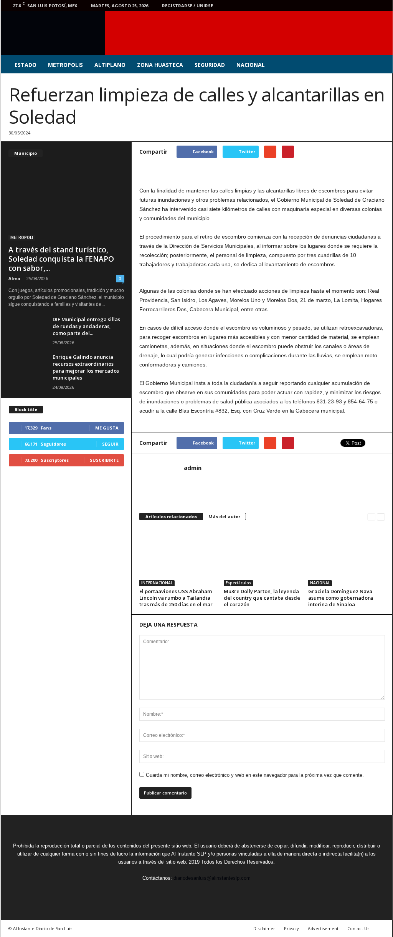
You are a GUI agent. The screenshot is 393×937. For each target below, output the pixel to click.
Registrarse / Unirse (187, 5)
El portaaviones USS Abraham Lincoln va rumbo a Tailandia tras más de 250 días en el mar (176, 598)
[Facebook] (334, 5)
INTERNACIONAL (157, 582)
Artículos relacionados (171, 516)
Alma (14, 278)
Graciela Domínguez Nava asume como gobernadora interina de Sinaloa (340, 598)
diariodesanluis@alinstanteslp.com (212, 878)
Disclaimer (264, 928)
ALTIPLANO (109, 64)
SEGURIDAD (210, 64)
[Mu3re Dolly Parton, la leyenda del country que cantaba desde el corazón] (262, 557)
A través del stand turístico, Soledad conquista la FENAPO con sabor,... (61, 259)
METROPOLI (21, 237)
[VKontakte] (370, 5)
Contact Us (358, 928)
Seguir (110, 444)
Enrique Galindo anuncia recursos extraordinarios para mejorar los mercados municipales (86, 367)
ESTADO (25, 64)
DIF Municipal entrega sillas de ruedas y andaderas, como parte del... (86, 326)
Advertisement (323, 928)
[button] (381, 64)
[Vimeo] (358, 5)
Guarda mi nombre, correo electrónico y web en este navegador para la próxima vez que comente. (255, 775)
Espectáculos (238, 582)
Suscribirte (104, 460)
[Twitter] (346, 5)
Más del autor (224, 516)
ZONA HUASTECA (160, 64)
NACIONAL (250, 64)
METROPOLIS (65, 64)
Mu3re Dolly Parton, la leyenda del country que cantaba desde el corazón (262, 598)
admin (192, 467)
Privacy (291, 928)
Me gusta (107, 428)
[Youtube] (382, 5)
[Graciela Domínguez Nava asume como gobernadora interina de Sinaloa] (346, 557)
